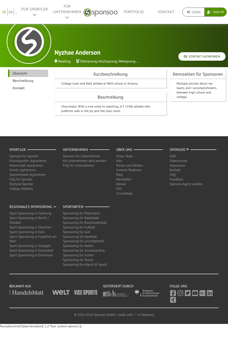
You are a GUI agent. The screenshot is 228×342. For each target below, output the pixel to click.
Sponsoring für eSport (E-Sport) (85, 264)
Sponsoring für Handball (80, 236)
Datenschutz (178, 161)
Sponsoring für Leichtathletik (83, 241)
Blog (119, 174)
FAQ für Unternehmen (78, 165)
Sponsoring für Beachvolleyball (85, 222)
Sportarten (73, 206)
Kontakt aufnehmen (203, 56)
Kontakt (166, 11)
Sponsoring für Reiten (78, 246)
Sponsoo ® (179, 149)
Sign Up (218, 12)
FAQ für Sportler (21, 179)
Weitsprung (127, 61)
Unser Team (124, 156)
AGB (173, 156)
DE (4, 12)
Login (195, 12)
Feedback (176, 179)
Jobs (119, 161)
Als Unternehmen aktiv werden (84, 161)
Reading (64, 61)
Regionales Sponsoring (30, 206)
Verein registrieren (22, 170)
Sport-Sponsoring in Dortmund (31, 255)
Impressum (177, 165)
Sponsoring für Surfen (78, 255)
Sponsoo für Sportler (24, 156)
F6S (119, 189)
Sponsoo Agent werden (186, 184)
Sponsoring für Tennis (78, 260)
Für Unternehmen (67, 9)
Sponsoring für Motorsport (81, 213)
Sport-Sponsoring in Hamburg (30, 213)
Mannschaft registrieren (26, 165)
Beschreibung (23, 80)
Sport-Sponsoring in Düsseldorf (31, 250)
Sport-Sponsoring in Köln (27, 232)
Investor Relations (128, 170)
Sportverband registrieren (27, 174)
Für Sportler (34, 9)
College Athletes (21, 189)
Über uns (124, 149)
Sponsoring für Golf (76, 232)
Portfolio (134, 11)
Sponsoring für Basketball (81, 218)
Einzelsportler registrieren (27, 161)
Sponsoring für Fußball (79, 227)
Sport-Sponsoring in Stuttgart (30, 246)
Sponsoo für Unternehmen (81, 156)
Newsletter (124, 179)
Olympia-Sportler (21, 184)
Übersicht (20, 73)
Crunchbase (124, 193)
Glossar (121, 184)
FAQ (173, 174)
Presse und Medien (129, 165)
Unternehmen (75, 149)
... (16, 12)
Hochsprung (107, 61)
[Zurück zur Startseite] (100, 12)
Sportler (17, 149)
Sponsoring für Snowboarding (84, 250)
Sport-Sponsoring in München (30, 227)
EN (10, 12)
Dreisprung (88, 61)
